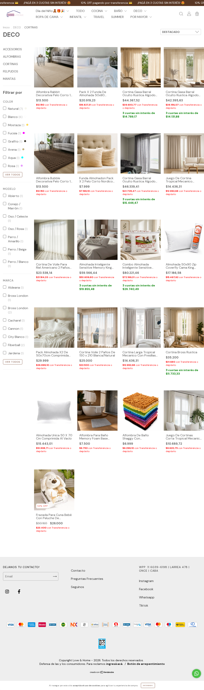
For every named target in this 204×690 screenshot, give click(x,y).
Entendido (148, 685)
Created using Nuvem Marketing (102, 142)
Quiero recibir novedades (102, 127)
